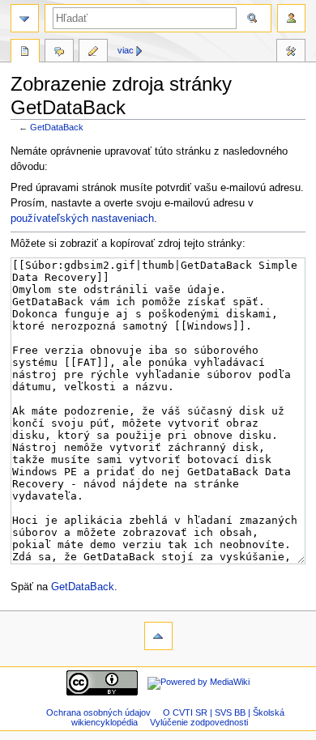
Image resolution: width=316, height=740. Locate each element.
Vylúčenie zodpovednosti (199, 722)
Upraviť (93, 53)
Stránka (25, 53)
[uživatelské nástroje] (291, 18)
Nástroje (291, 53)
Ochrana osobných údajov (98, 712)
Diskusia (59, 53)
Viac (125, 50)
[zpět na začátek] (158, 636)
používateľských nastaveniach (82, 218)
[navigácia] (25, 18)
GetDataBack (56, 127)
